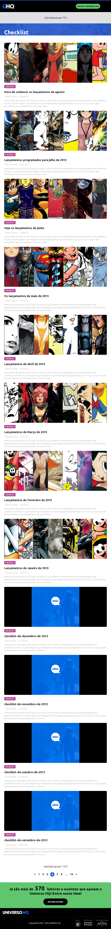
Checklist (10, 86)
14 (71, 874)
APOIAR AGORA (55, 902)
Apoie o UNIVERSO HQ (88, 6)
